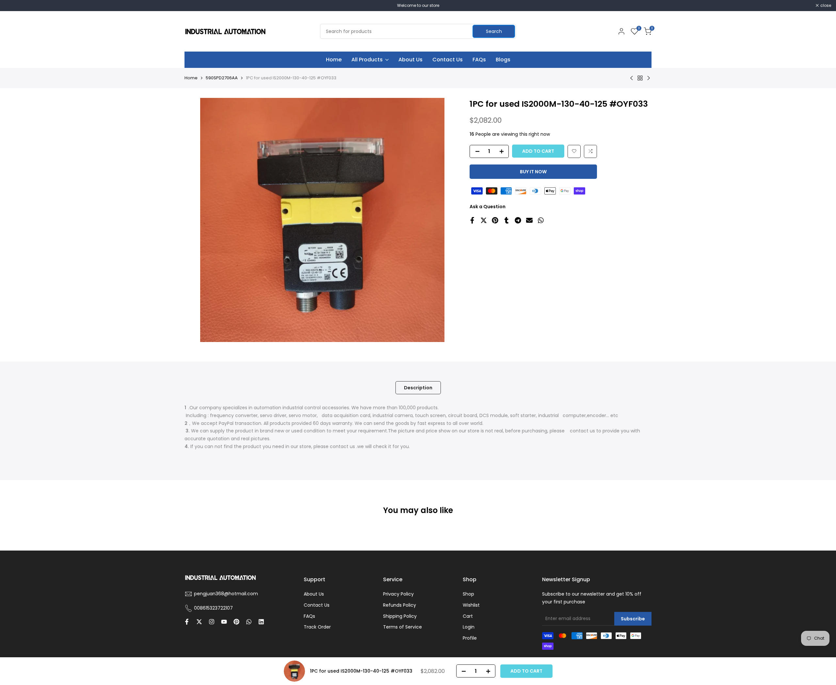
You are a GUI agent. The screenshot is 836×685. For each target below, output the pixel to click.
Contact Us (317, 605)
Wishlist (471, 605)
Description (418, 387)
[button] (574, 151)
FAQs (309, 616)
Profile (470, 638)
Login (468, 627)
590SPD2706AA (222, 78)
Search (494, 31)
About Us (314, 594)
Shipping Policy (400, 616)
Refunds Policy (399, 605)
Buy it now (533, 171)
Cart (468, 616)
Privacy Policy (398, 594)
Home (191, 78)
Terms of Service (402, 627)
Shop (468, 594)
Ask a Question (488, 206)
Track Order (317, 627)
